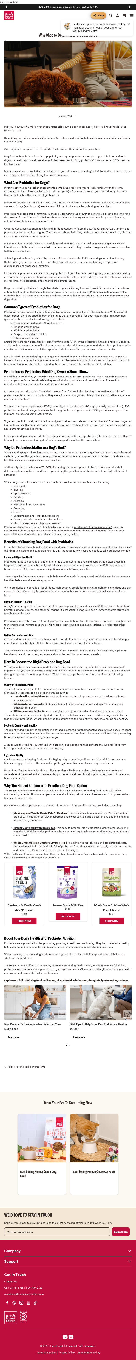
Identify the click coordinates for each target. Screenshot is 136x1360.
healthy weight (70, 534)
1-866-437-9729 (33, 1287)
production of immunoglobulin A (93, 526)
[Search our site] (110, 15)
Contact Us (10, 1281)
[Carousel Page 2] (69, 1045)
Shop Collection (41, 1194)
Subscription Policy (89, 1352)
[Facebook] (7, 1303)
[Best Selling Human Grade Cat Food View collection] (94, 1138)
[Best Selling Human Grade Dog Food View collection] (41, 1138)
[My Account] (117, 15)
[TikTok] (35, 1303)
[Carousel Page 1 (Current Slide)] (66, 1045)
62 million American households (45, 126)
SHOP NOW (24, 921)
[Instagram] (21, 1303)
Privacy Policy (67, 1352)
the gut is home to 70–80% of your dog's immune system (52, 467)
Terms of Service (46, 1352)
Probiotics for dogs (15, 311)
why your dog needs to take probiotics (98, 550)
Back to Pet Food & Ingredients (27, 1066)
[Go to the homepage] (9, 15)
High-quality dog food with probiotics (82, 288)
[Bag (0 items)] (125, 15)
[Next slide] (130, 7)
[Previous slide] (6, 7)
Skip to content (9, 1)
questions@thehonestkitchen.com (24, 1293)
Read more (13, 1037)
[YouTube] (28, 1303)
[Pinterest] (14, 1303)
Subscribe (121, 1231)
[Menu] (132, 15)
